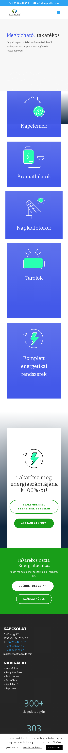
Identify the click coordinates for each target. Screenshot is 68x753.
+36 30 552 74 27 (13, 650)
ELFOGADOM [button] (54, 747)
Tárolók (34, 278)
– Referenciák (11, 676)
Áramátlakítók (34, 177)
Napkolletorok (34, 228)
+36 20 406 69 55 (13, 646)
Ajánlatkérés (34, 599)
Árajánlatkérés (34, 523)
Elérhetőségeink (33, 586)
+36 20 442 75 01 (21, 3)
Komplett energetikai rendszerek (34, 366)
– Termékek (10, 680)
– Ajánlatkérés (11, 684)
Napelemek (34, 126)
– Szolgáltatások (12, 672)
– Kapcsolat (10, 688)
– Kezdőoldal (10, 668)
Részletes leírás (32, 747)
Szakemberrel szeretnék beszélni (34, 506)
